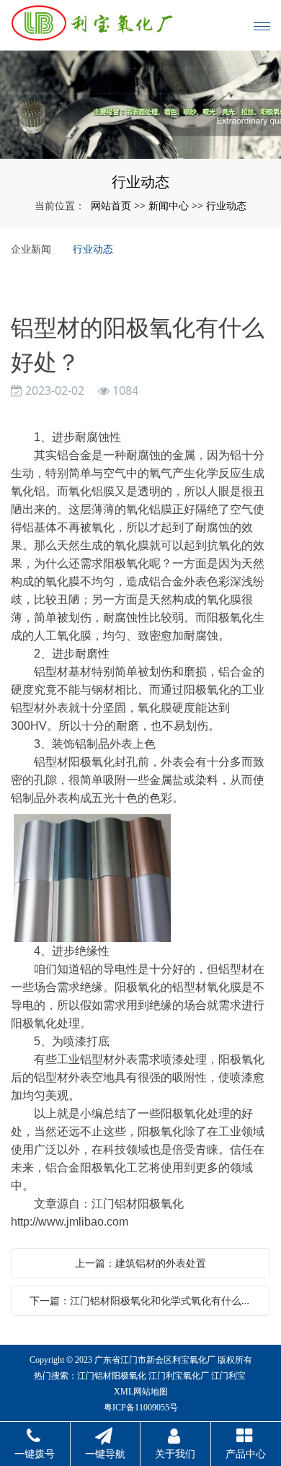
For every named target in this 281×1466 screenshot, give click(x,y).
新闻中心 (168, 205)
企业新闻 (31, 249)
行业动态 (226, 205)
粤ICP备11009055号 (141, 1407)
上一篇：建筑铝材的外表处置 (140, 1263)
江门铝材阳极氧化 (111, 1376)
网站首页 (111, 205)
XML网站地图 (141, 1392)
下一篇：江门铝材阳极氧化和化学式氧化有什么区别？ (144, 1300)
